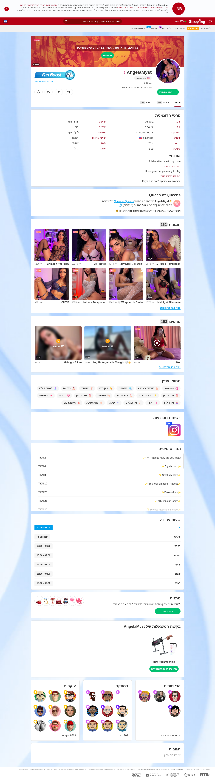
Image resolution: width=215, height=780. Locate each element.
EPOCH (159, 769)
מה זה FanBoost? (43, 81)
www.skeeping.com (179, 769)
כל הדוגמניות (206, 28)
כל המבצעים (166, 28)
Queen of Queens (124, 201)
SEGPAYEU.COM (147, 769)
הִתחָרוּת (154, 28)
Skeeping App (138, 28)
